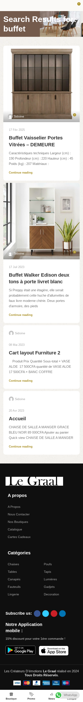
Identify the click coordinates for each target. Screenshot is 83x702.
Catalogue (15, 529)
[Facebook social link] (37, 613)
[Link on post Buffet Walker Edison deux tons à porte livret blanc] (41, 221)
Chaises (13, 564)
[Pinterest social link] (54, 613)
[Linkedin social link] (62, 613)
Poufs (48, 564)
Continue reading (21, 172)
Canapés (14, 579)
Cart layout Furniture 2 (34, 353)
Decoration (51, 594)
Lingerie (13, 594)
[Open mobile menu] (5, 5)
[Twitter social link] (45, 613)
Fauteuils (14, 587)
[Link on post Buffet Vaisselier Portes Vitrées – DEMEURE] (41, 84)
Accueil (17, 418)
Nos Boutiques (18, 522)
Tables (12, 571)
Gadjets (49, 587)
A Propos (14, 506)
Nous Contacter (19, 514)
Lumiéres (50, 579)
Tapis (47, 571)
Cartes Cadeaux (19, 537)
